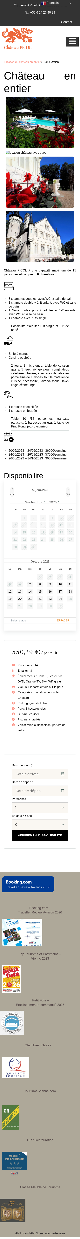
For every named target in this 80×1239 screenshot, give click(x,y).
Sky (44, 681)
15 (40, 591)
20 (20, 598)
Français (52, 2)
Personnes (19, 798)
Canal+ (42, 676)
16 (50, 591)
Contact (66, 22)
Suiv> (68, 494)
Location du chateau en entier (22, 61)
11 (70, 584)
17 (60, 591)
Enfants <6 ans (22, 815)
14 (30, 591)
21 (30, 598)
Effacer (63, 620)
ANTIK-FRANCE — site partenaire (40, 1233)
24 (60, 598)
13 (20, 591)
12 (10, 591)
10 (60, 584)
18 (70, 591)
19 (10, 598)
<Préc (12, 494)
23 (50, 598)
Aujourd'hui (40, 490)
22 (40, 598)
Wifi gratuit (55, 681)
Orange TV (33, 681)
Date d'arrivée (22, 765)
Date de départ (22, 782)
